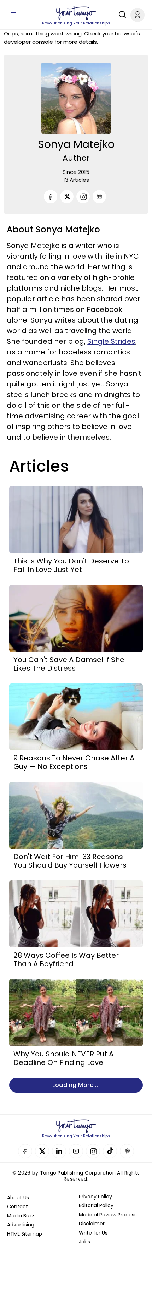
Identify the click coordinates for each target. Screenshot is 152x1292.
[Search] (121, 14)
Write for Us (93, 1232)
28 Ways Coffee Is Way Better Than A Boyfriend (66, 959)
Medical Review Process (108, 1214)
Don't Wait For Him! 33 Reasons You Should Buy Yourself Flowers (70, 860)
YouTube (76, 1151)
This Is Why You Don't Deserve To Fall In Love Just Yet (71, 565)
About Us (18, 1197)
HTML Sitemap (24, 1233)
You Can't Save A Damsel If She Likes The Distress (68, 663)
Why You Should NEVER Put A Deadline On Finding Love (63, 1058)
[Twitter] (67, 196)
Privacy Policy (95, 1196)
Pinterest (127, 1151)
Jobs (84, 1241)
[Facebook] (50, 196)
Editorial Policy (96, 1205)
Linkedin (59, 1151)
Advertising (20, 1224)
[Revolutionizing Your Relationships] (76, 13)
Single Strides (111, 341)
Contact (17, 1206)
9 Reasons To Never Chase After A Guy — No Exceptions (73, 762)
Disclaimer (92, 1223)
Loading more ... (76, 1085)
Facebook (25, 1151)
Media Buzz (20, 1215)
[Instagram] (83, 196)
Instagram (93, 1151)
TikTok (110, 1151)
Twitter (42, 1151)
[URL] (99, 196)
